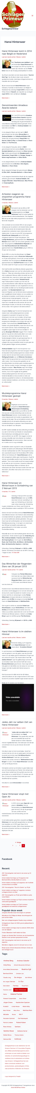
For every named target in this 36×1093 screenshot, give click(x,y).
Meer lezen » (5, 98)
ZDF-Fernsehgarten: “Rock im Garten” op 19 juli (16, 887)
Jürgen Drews (7, 1002)
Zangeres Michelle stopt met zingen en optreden (16, 912)
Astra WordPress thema (18, 1087)
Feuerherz (25, 986)
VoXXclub (17, 1039)
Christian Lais (20, 973)
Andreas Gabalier (23, 961)
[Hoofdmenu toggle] (32, 15)
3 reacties (5, 491)
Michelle (6, 1014)
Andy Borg (7, 965)
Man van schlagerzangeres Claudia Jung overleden (17, 920)
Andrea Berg (8, 961)
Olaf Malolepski (23, 1018)
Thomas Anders (19, 1035)
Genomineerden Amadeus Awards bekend (15, 106)
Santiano (18, 1026)
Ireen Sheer (22, 998)
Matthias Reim (27, 1010)
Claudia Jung (7, 977)
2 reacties (5, 202)
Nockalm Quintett (9, 1018)
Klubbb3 (5, 1006)
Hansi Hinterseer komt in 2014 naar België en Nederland (17, 52)
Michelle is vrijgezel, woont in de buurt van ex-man (17, 945)
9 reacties (5, 399)
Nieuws (19, 57)
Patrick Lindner (8, 1022)
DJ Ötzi (20, 981)
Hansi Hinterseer (20, 990)
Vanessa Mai (7, 1039)
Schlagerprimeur (10, 28)
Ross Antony (7, 1026)
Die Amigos (18, 977)
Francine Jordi (7, 990)
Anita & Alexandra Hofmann (22, 965)
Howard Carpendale (9, 998)
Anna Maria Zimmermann (10, 969)
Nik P (21, 1014)
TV (9, 491)
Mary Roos (17, 1010)
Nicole (14, 1014)
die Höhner (28, 977)
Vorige (18, 842)
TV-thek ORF (15, 552)
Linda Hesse (15, 1006)
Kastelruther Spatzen (23, 1002)
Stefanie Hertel (22, 1031)
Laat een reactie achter (8, 57)
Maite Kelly (26, 1006)
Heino (5, 994)
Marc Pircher (6, 1010)
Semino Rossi (8, 1031)
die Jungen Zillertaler (9, 981)
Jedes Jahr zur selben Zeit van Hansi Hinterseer (17, 723)
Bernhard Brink (8, 973)
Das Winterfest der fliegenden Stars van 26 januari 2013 (17, 565)
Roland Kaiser (21, 1022)
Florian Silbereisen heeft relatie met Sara (14, 932)
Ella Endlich (6, 985)
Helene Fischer (16, 994)
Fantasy (15, 986)
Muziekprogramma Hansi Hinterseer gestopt (14, 394)
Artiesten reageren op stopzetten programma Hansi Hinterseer (16, 197)
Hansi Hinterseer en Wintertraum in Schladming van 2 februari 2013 (17, 486)
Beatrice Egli (26, 969)
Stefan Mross (7, 1035)
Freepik (18, 1076)
